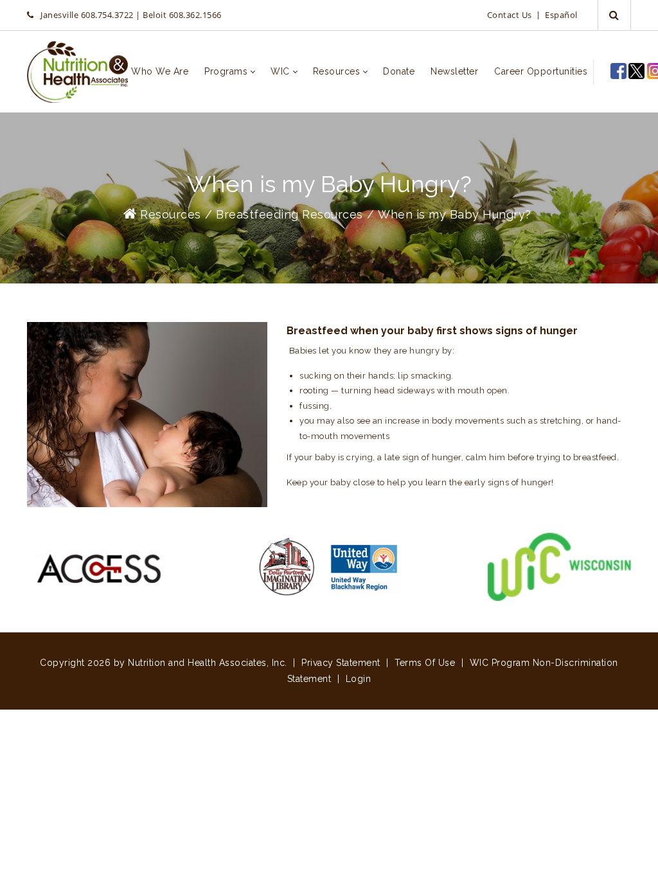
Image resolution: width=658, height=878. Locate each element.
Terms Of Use (425, 663)
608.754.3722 (107, 15)
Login (358, 679)
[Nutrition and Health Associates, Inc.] (77, 71)
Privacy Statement (340, 663)
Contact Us (509, 15)
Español (561, 15)
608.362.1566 (195, 15)
